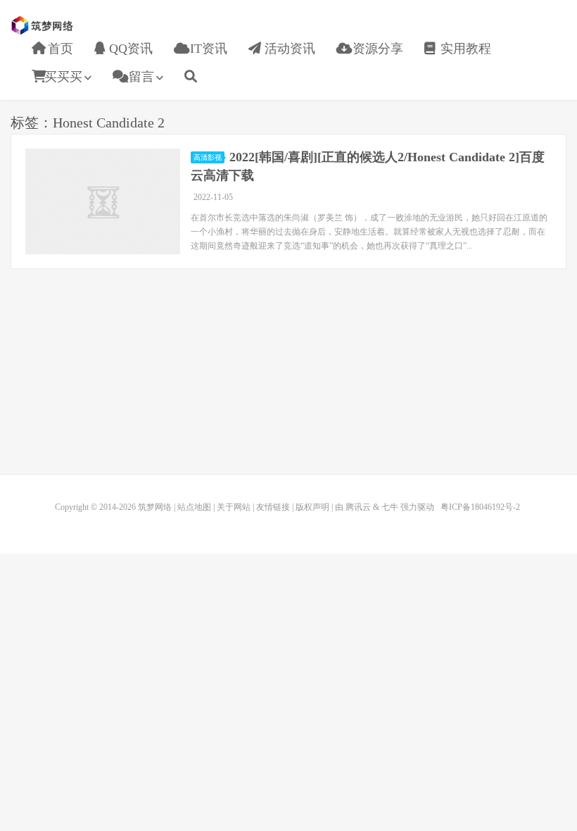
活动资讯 (288, 49)
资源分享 (376, 49)
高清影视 (208, 157)
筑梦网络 (44, 25)
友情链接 (273, 507)
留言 (139, 77)
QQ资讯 (129, 49)
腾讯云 (358, 507)
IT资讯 (206, 49)
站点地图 (194, 507)
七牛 (389, 507)
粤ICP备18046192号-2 (480, 507)
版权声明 (312, 507)
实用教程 (464, 49)
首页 (58, 49)
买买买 (63, 77)
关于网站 (234, 507)
